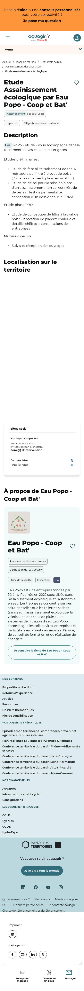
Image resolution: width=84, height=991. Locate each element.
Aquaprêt (9, 788)
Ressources (10, 704)
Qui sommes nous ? (16, 899)
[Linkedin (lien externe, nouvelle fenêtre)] (23, 887)
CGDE (6, 826)
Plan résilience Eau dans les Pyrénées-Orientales (37, 741)
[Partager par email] (23, 954)
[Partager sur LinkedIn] (33, 954)
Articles (7, 698)
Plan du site (42, 899)
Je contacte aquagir (61, 905)
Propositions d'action (17, 687)
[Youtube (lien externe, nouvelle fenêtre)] (48, 887)
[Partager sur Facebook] (12, 954)
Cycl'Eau (8, 821)
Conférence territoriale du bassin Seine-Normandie (39, 762)
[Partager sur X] (43, 954)
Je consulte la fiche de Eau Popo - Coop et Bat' (42, 652)
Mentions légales (66, 899)
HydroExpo (10, 832)
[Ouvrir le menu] (8, 38)
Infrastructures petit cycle (20, 794)
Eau (8, 145)
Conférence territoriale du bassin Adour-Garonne (37, 773)
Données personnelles (28, 905)
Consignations (12, 800)
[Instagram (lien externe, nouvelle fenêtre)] (61, 887)
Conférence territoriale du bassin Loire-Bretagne (37, 756)
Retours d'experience (17, 693)
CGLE (6, 815)
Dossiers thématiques (18, 710)
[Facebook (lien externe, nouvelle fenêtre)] (36, 887)
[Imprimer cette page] (12, 934)
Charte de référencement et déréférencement (33, 910)
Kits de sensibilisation (17, 715)
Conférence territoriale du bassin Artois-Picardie (36, 767)
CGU (5, 905)
